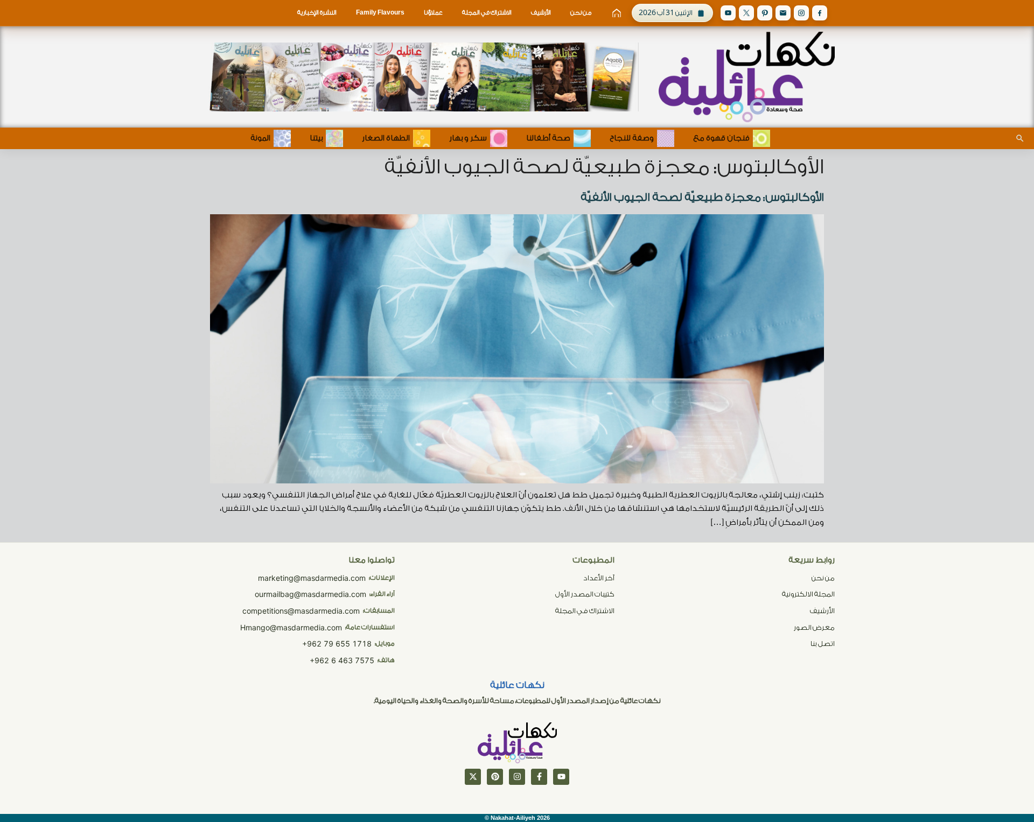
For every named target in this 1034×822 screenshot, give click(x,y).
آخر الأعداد (598, 578)
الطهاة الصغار (386, 138)
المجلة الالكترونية (808, 594)
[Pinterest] (764, 12)
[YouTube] (728, 12)
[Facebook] (819, 12)
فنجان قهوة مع (721, 138)
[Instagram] (801, 12)
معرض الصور (814, 627)
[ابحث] (1020, 138)
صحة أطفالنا (548, 138)
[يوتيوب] (561, 777)
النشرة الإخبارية (317, 12)
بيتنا (316, 138)
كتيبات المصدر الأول (584, 594)
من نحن (580, 12)
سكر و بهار (468, 138)
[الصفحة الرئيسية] (616, 13)
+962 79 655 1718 (337, 643)
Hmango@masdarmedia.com (291, 627)
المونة (260, 138)
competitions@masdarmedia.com (301, 610)
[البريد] (783, 12)
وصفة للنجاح (632, 138)
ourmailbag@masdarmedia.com (310, 594)
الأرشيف (541, 12)
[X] (746, 12)
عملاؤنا (433, 12)
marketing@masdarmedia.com (312, 577)
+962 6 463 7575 (342, 660)
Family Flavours (380, 12)
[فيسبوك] (539, 777)
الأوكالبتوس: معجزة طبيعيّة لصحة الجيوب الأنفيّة (702, 197)
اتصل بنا (823, 644)
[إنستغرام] (517, 777)
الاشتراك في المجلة (487, 12)
